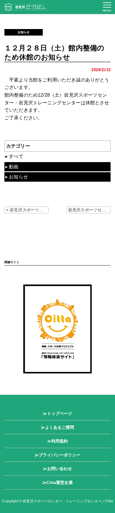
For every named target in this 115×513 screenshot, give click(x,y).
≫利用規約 (57, 441)
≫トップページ (57, 413)
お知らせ (24, 32)
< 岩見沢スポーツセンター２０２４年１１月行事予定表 (27, 209)
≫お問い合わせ (57, 468)
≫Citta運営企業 (57, 482)
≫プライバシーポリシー (57, 455)
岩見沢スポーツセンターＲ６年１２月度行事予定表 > (89, 209)
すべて (16, 156)
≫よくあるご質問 (57, 427)
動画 (13, 166)
